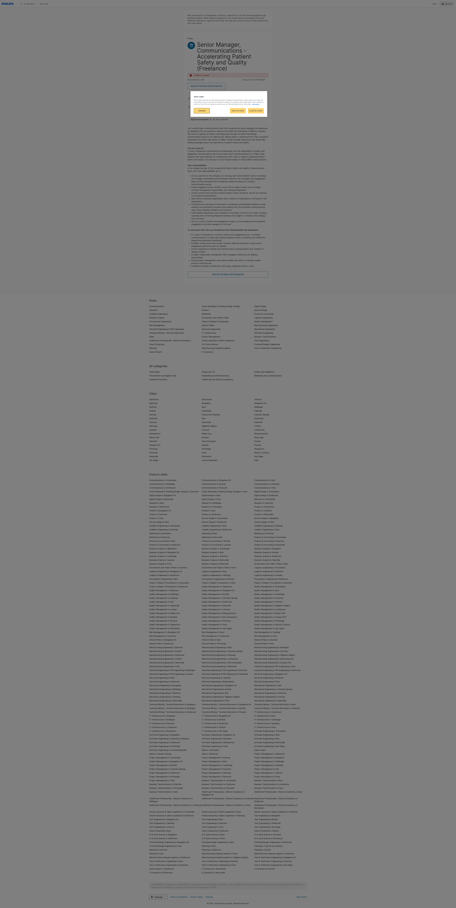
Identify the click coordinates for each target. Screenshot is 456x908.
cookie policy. (256, 104)
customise (202, 111)
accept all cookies (255, 111)
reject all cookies (238, 111)
